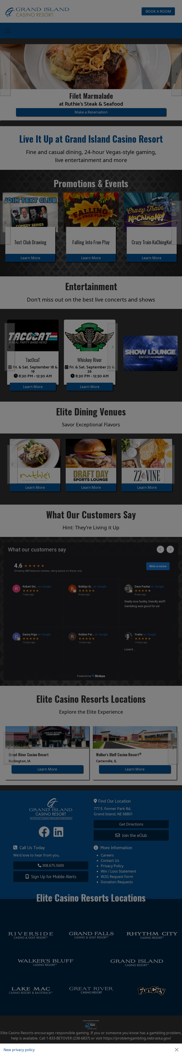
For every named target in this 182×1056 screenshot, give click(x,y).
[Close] (176, 1049)
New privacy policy (19, 1049)
